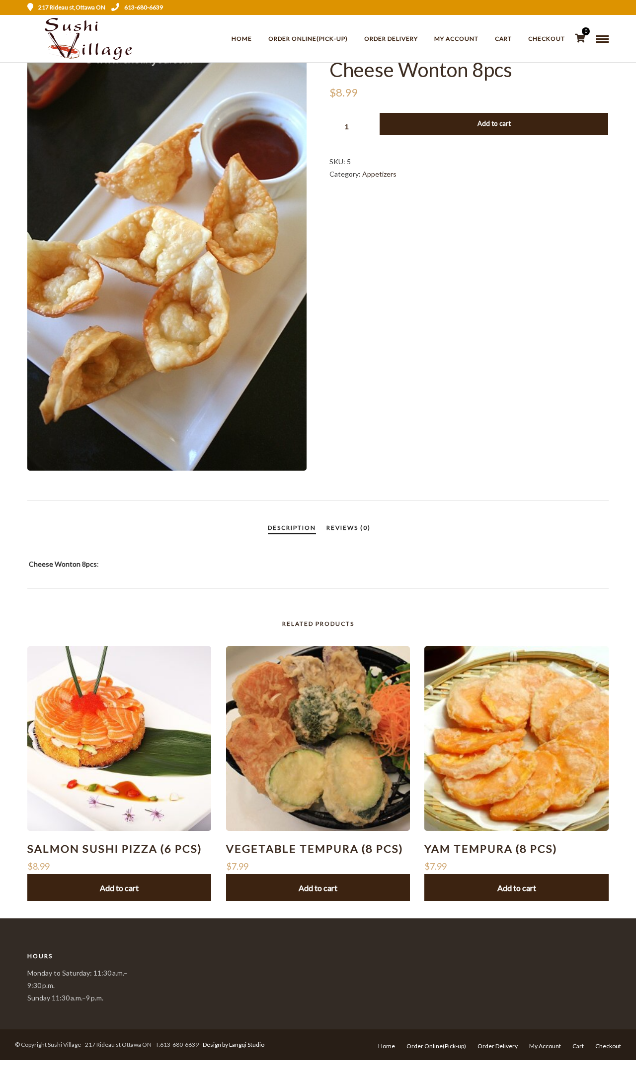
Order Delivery (391, 38)
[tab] (292, 528)
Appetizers (379, 174)
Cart (503, 38)
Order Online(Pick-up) (308, 38)
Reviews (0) (348, 527)
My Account (456, 38)
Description (292, 527)
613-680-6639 (143, 7)
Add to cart (494, 123)
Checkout (546, 38)
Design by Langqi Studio (233, 1044)
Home (242, 38)
